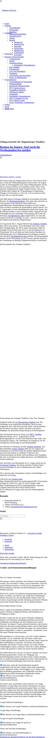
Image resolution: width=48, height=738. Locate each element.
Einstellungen (21, 563)
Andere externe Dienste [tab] (8, 680)
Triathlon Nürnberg (34, 447)
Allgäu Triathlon (18, 449)
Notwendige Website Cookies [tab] (11, 606)
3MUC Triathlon (35, 434)
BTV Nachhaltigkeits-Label (14, 216)
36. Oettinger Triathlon (38, 224)
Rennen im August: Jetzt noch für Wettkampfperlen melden (20, 148)
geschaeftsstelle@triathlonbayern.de (24, 507)
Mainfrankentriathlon (17, 201)
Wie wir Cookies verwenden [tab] (10, 577)
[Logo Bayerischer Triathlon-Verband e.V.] (8, 10)
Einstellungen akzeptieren (9, 737)
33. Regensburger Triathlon (25, 422)
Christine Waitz (16, 479)
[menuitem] (26, 24)
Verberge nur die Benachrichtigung (32, 737)
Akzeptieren (4, 563)
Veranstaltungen (6, 155)
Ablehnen (12, 563)
